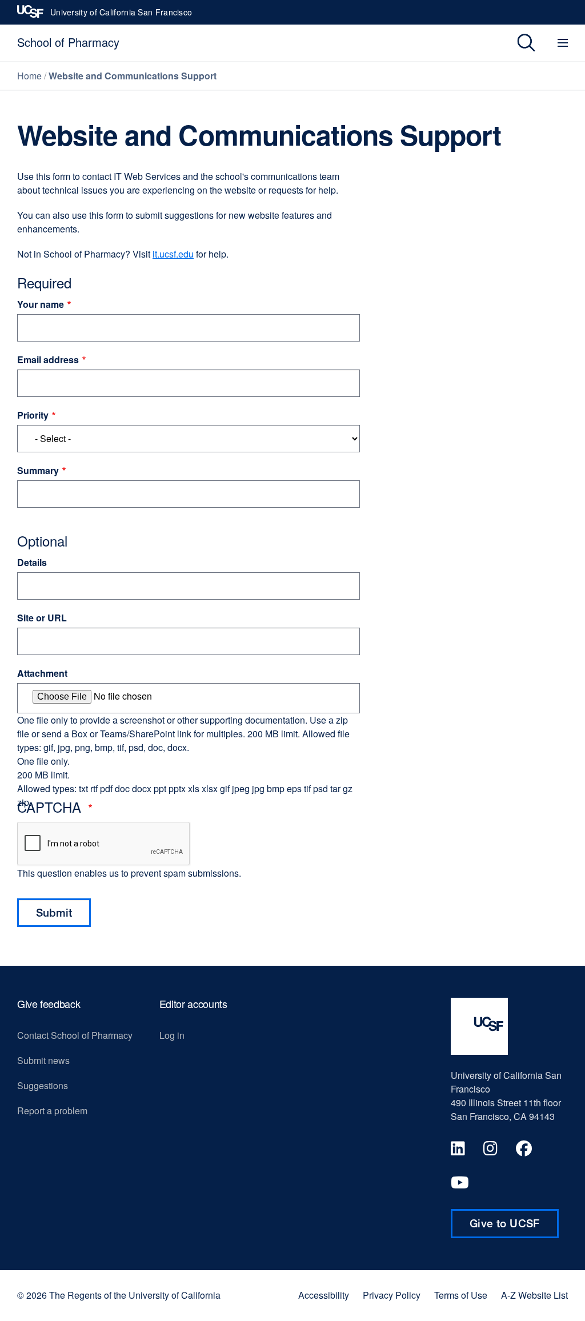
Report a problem (52, 1110)
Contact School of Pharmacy (75, 1035)
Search (517, 43)
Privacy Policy (391, 1295)
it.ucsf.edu (173, 253)
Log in (172, 1035)
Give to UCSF (514, 1227)
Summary (38, 470)
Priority (33, 414)
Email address (48, 359)
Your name (40, 304)
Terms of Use (460, 1295)
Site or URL (42, 617)
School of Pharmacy (68, 42)
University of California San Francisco (121, 15)
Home (29, 75)
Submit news (43, 1060)
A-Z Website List (534, 1295)
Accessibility (323, 1295)
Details (32, 562)
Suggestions (42, 1085)
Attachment (42, 673)
